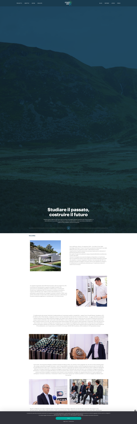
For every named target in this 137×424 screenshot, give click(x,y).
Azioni (33, 3)
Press (118, 3)
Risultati (40, 3)
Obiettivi (26, 3)
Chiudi (68, 418)
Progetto (19, 3)
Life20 (113, 3)
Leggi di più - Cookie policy (68, 421)
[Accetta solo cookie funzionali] (135, 411)
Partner (107, 3)
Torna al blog (32, 235)
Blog (100, 3)
